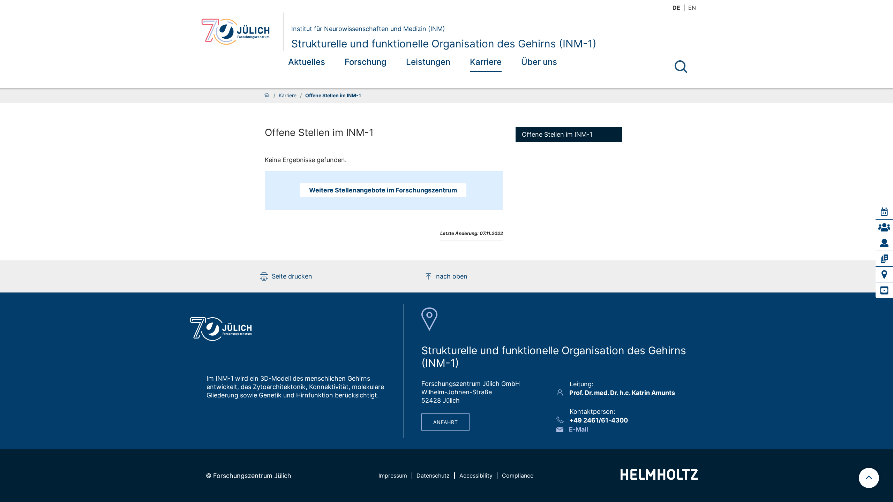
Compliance (517, 475)
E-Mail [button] (578, 429)
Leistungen (428, 62)
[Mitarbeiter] (884, 243)
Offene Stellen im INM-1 (557, 134)
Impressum (392, 475)
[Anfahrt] (884, 274)
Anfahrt (445, 422)
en (692, 7)
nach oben (451, 276)
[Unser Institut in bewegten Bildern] (884, 290)
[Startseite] (267, 95)
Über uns (539, 62)
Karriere (486, 62)
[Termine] (884, 211)
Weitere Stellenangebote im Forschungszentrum (383, 190)
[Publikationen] (884, 258)
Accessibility (476, 475)
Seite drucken (292, 276)
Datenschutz (433, 475)
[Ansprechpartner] (884, 227)
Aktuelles (306, 62)
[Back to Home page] (239, 32)
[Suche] (681, 66)
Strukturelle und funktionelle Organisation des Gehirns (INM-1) (443, 43)
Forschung (366, 62)
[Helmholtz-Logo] (659, 477)
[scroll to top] (869, 478)
